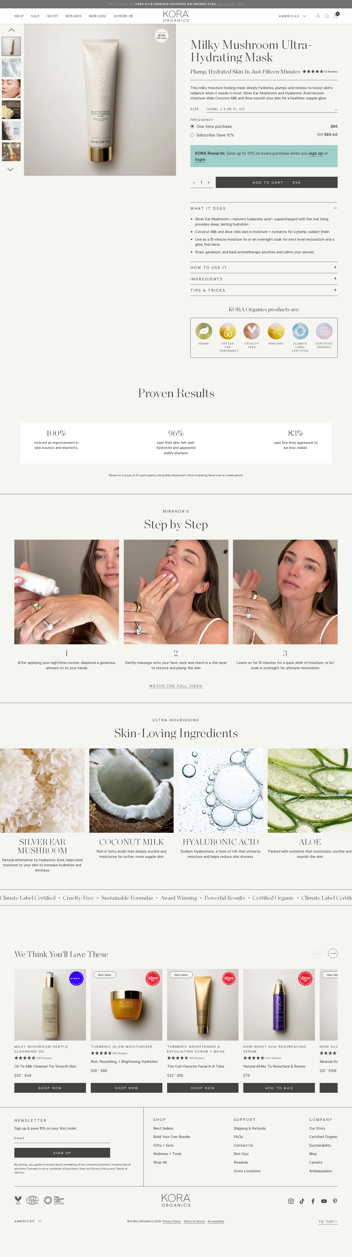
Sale (35, 16)
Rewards (73, 16)
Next (11, 168)
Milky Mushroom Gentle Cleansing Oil (41, 1048)
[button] (12, 47)
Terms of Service (194, 1221)
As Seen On (123, 16)
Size (194, 109)
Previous (11, 31)
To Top (326, 1221)
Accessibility (216, 1221)
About (52, 16)
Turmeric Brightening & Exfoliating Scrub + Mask (196, 1048)
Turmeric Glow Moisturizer (122, 1046)
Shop (19, 16)
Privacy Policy (172, 1221)
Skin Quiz (97, 16)
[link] (176, 16)
